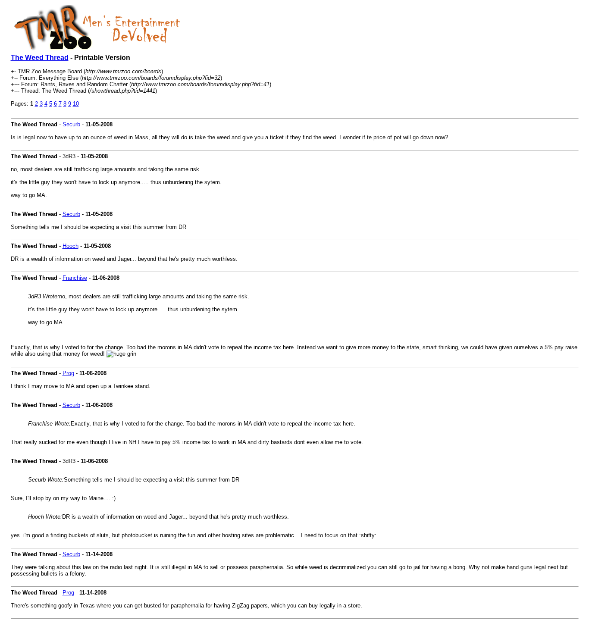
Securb (71, 124)
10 (76, 103)
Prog (68, 373)
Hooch (70, 246)
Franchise (75, 278)
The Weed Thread (40, 57)
